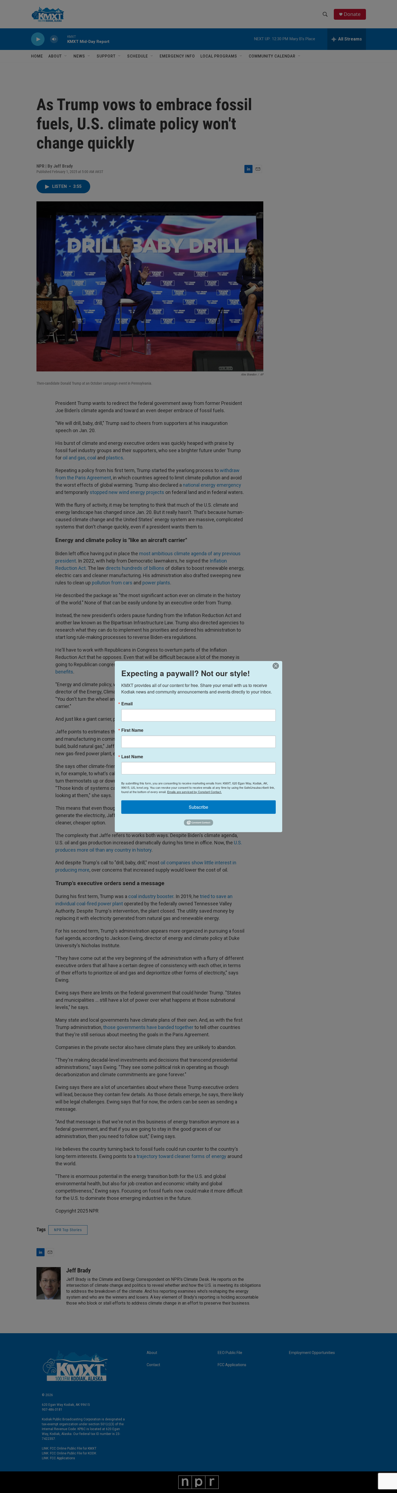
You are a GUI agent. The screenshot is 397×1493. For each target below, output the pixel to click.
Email (127, 703)
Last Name (132, 756)
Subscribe (198, 807)
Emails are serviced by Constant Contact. (194, 791)
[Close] (277, 665)
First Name (132, 730)
